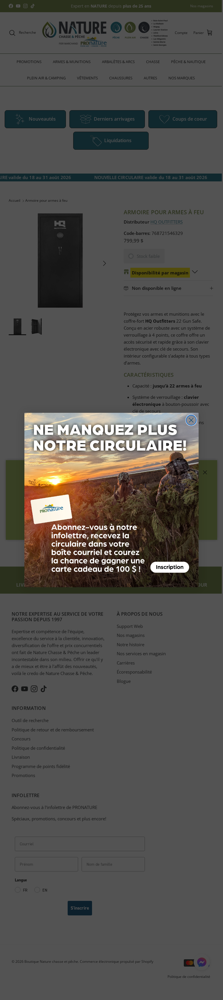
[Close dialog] (191, 420)
